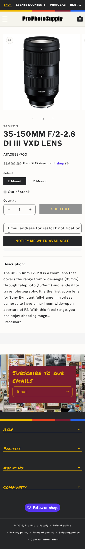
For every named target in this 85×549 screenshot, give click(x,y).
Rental (75, 4)
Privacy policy (19, 532)
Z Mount (40, 181)
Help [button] (8, 429)
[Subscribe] (67, 391)
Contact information (44, 539)
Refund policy (62, 525)
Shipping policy (69, 532)
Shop (8, 4)
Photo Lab (58, 4)
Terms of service (43, 532)
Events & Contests (31, 4)
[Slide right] (53, 119)
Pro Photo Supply (37, 525)
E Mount (15, 181)
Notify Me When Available (42, 241)
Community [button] (14, 487)
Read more (13, 322)
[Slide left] (33, 119)
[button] (5, 19)
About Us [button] (13, 468)
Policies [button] (12, 448)
